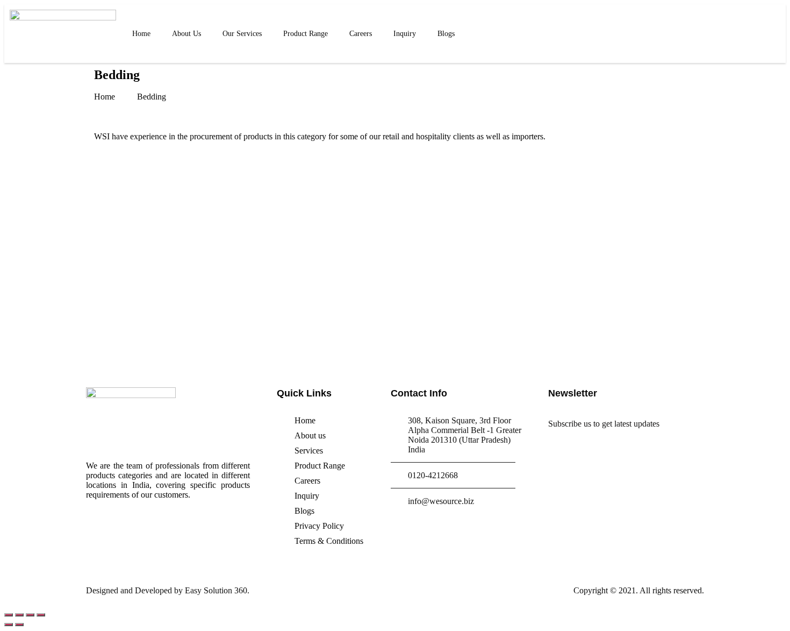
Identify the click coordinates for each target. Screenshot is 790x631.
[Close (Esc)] (8, 614)
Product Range (305, 34)
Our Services (242, 34)
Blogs (446, 34)
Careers (360, 34)
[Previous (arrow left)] (8, 624)
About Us (186, 34)
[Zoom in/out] (41, 614)
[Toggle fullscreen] (30, 614)
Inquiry (404, 34)
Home (141, 34)
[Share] (19, 614)
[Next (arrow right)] (19, 624)
